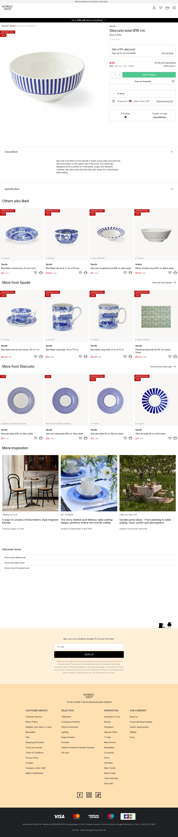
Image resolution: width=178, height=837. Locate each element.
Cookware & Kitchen (70, 722)
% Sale (107, 737)
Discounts (108, 783)
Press (132, 737)
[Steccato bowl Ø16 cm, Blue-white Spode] (53, 82)
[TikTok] (98, 795)
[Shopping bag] (167, 7)
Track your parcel (34, 747)
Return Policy (32, 722)
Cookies (29, 763)
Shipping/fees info (164, 101)
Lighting (64, 732)
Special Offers (110, 732)
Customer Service (34, 717)
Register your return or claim (39, 727)
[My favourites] (160, 7)
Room (107, 758)
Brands (5, 26)
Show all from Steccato (161, 366)
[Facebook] (79, 795)
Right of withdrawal (34, 773)
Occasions (109, 752)
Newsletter (30, 732)
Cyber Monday (111, 778)
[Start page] (7, 8)
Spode (12, 26)
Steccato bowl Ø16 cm (26, 26)
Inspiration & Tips (112, 717)
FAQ (27, 737)
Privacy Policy (32, 758)
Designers (109, 727)
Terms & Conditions (34, 752)
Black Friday (110, 773)
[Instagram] (89, 795)
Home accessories (69, 727)
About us (134, 717)
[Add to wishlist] (35, 272)
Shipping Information (35, 742)
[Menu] (174, 7)
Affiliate (133, 732)
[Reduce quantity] (111, 75)
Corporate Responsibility (141, 722)
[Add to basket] (41, 272)
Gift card (65, 752)
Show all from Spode (162, 282)
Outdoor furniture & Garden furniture (78, 747)
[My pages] (154, 7)
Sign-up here (167, 53)
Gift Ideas (108, 763)
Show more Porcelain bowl (16, 568)
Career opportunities (139, 727)
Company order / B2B (35, 768)
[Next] (101, 83)
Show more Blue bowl (14, 563)
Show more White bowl (15, 557)
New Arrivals (110, 742)
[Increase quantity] (119, 75)
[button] (114, 39)
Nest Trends (110, 768)
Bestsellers (109, 747)
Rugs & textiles (68, 737)
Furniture (65, 742)
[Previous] (5, 83)
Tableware (66, 717)
